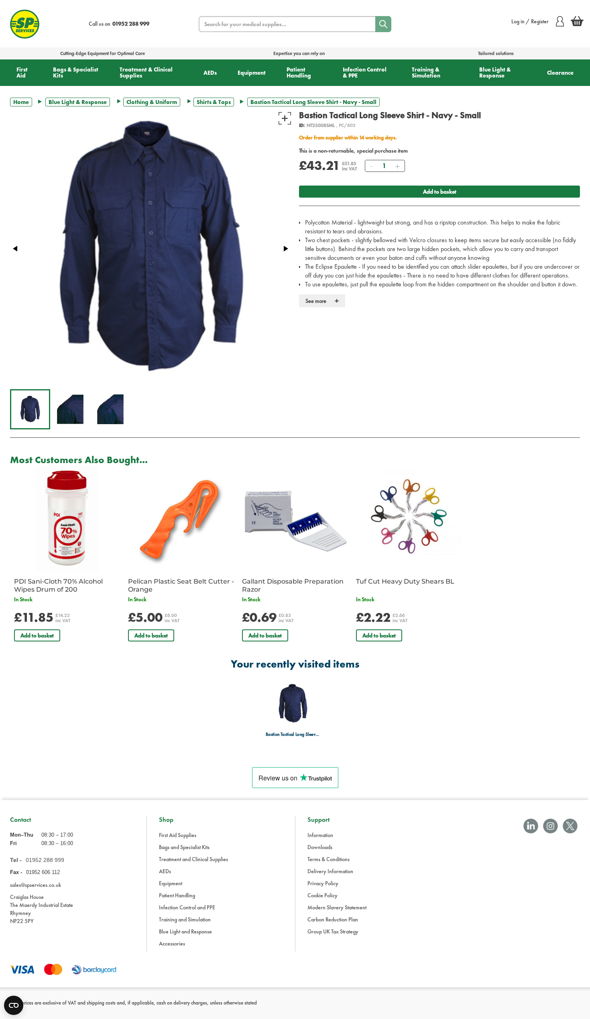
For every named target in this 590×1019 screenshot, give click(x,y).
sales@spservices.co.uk (35, 884)
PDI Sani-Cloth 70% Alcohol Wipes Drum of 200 (58, 585)
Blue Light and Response (185, 931)
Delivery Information (330, 871)
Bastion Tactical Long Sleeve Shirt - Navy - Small (293, 734)
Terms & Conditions (328, 859)
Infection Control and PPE (187, 907)
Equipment (252, 72)
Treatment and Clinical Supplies (193, 859)
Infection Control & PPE (365, 72)
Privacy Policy (322, 883)
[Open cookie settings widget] (13, 1005)
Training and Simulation (185, 919)
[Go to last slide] (15, 248)
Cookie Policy (322, 895)
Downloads (319, 847)
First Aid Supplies (177, 835)
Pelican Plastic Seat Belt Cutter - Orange (181, 585)
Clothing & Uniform (151, 102)
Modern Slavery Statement (336, 907)
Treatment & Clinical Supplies (146, 72)
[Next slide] (285, 248)
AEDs (210, 72)
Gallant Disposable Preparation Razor (293, 585)
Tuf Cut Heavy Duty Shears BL (405, 581)
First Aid (22, 72)
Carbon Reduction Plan (332, 919)
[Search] (383, 24)
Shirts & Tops (214, 102)
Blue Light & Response (495, 72)
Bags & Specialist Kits (75, 72)
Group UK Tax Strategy (332, 931)
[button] (30, 409)
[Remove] (371, 166)
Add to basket (439, 191)
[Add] (397, 166)
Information (320, 835)
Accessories (172, 943)
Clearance (560, 72)
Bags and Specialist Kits (184, 847)
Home (21, 102)
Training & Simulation (426, 72)
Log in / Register (530, 21)
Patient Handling (299, 72)
